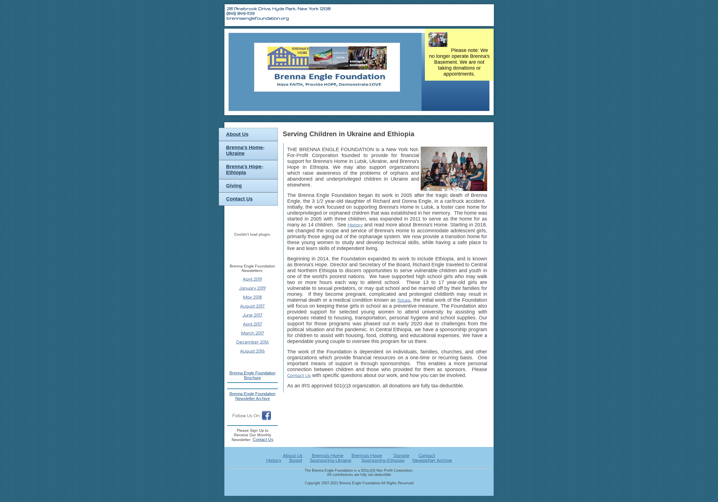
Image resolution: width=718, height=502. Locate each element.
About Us (293, 455)
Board (295, 460)
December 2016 (252, 342)
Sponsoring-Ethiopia (383, 460)
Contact (426, 455)
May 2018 (252, 297)
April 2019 (252, 279)
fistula (403, 300)
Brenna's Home (328, 455)
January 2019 (252, 288)
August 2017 (252, 306)
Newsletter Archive (432, 460)
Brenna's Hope (366, 455)
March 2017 (252, 333)
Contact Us (299, 375)
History (355, 225)
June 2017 (252, 315)
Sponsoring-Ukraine (330, 460)
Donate (401, 455)
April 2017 (252, 324)
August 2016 (252, 351)
